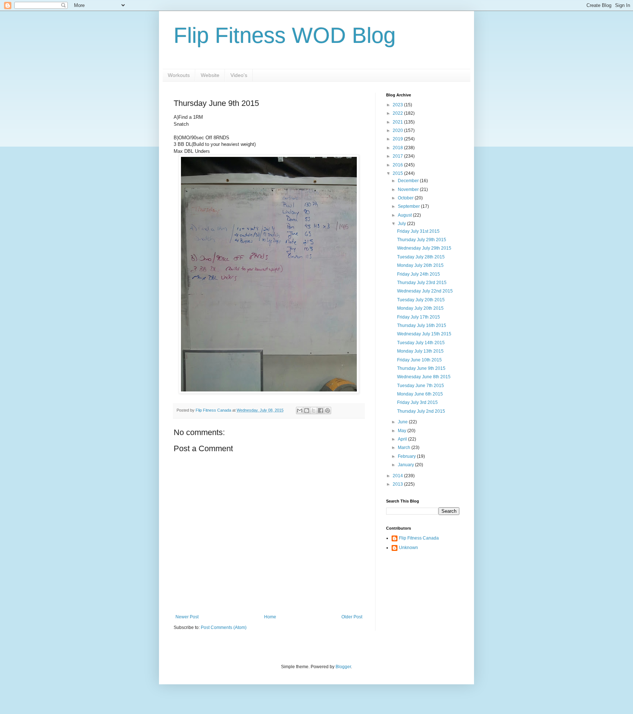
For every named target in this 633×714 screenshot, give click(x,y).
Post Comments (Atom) (224, 627)
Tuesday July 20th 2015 (421, 299)
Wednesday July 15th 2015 (424, 333)
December (409, 180)
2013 (398, 484)
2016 (398, 165)
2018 (398, 147)
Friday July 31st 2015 (418, 231)
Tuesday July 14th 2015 (421, 342)
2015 (398, 173)
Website (210, 75)
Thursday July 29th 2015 (421, 239)
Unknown (408, 547)
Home (270, 616)
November (409, 189)
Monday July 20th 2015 (420, 308)
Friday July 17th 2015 (418, 317)
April (403, 439)
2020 (398, 130)
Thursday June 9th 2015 (421, 368)
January (406, 464)
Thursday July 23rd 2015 (422, 282)
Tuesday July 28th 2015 (421, 257)
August (405, 215)
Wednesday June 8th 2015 (424, 376)
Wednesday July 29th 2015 (424, 248)
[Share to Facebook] (320, 410)
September (409, 206)
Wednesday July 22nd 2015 (425, 291)
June (403, 421)
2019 (398, 138)
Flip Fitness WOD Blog (285, 35)
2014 (398, 475)
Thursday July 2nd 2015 (421, 411)
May (402, 430)
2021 (398, 122)
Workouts (179, 75)
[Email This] (299, 410)
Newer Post (187, 616)
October (406, 197)
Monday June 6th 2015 (420, 394)
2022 (398, 113)
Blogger (343, 666)
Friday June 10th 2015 (419, 359)
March (404, 447)
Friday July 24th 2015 (418, 274)
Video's (238, 75)
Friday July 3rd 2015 (417, 402)
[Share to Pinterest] (327, 410)
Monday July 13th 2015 (420, 351)
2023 (398, 104)
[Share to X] (313, 410)
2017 (398, 156)
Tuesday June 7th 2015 (420, 385)
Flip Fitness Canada (419, 538)
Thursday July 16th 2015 (421, 325)
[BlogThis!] (306, 410)
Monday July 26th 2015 (420, 265)
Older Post (351, 616)
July (402, 223)
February (407, 456)
